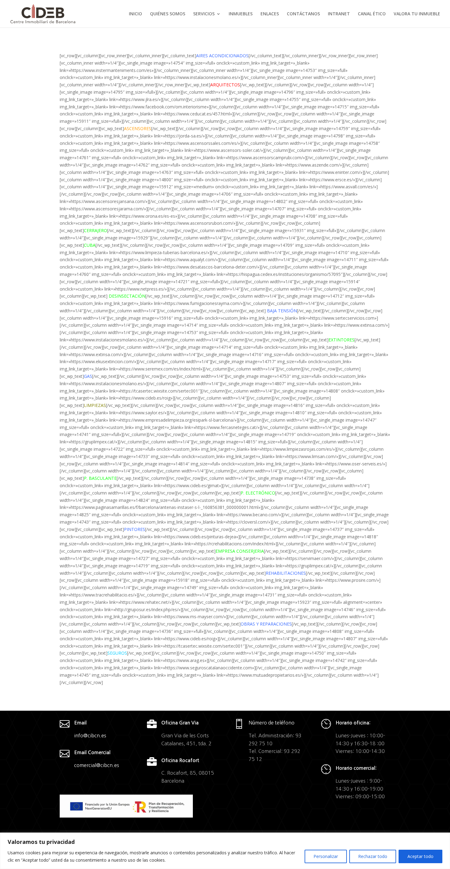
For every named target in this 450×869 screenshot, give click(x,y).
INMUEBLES (241, 14)
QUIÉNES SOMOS (167, 14)
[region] (225, 851)
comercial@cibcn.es (96, 765)
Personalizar (325, 856)
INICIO (135, 14)
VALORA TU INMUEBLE (417, 14)
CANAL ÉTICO (372, 14)
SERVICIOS (204, 14)
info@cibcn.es (90, 735)
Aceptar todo (420, 856)
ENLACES (270, 14)
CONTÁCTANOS (303, 14)
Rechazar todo (372, 856)
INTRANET (339, 14)
